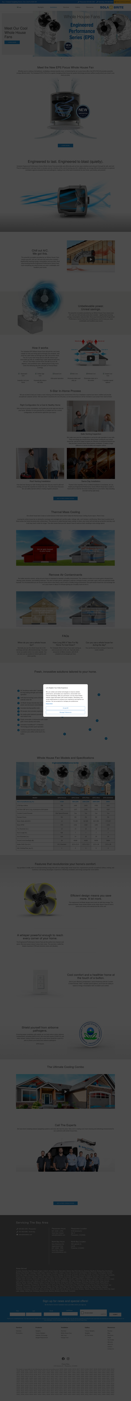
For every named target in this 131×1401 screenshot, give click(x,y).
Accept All (65, 708)
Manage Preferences (65, 712)
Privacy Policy (49, 703)
